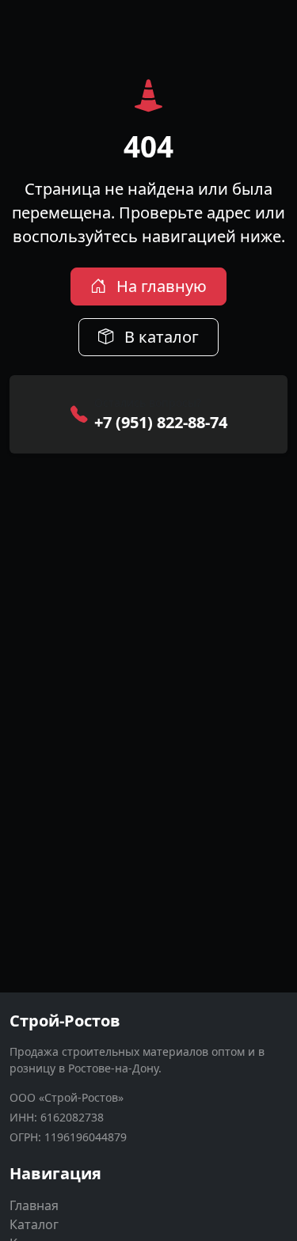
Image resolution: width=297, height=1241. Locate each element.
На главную (159, 286)
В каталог (159, 336)
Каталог (34, 1224)
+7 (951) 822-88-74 (160, 422)
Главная (34, 1205)
